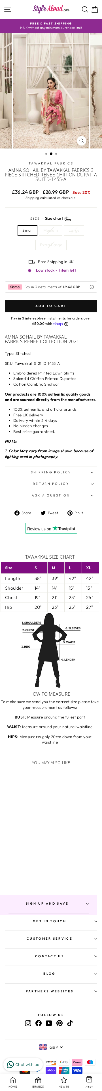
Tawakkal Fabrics (51, 163)
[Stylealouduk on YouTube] (49, 1023)
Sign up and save (47, 903)
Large (74, 230)
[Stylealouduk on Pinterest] (59, 1023)
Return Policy (51, 484)
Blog (49, 974)
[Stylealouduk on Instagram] (28, 1023)
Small (27, 230)
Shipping (32, 198)
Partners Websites (49, 991)
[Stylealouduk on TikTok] (70, 1023)
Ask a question (51, 495)
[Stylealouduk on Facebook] (38, 1023)
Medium (50, 230)
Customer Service (50, 939)
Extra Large (51, 244)
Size (47, 218)
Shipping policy (51, 472)
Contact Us (49, 956)
